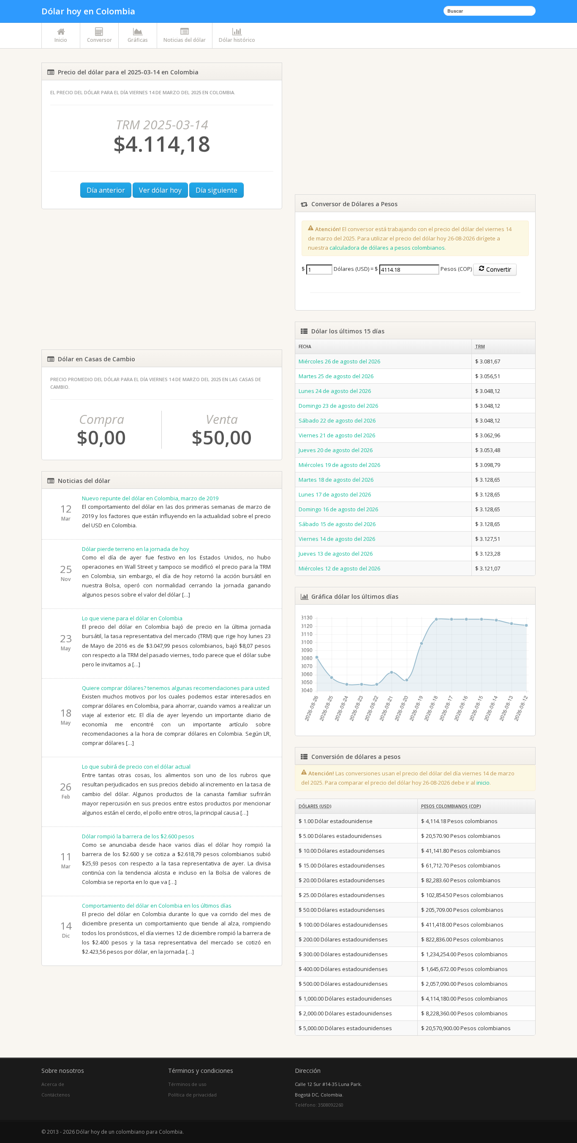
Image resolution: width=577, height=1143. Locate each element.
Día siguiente (216, 190)
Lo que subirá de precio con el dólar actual (136, 766)
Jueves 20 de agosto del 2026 (336, 450)
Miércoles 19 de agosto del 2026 (339, 465)
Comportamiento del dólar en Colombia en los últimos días (156, 905)
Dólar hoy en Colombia (88, 11)
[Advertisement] (161, 279)
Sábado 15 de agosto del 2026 (337, 524)
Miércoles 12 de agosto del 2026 (339, 568)
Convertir (497, 269)
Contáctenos (55, 1094)
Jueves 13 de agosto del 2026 (336, 553)
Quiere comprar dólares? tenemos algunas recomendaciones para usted (175, 688)
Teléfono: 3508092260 (319, 1105)
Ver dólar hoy (160, 190)
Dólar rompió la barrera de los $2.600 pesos (138, 836)
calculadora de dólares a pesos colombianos (387, 247)
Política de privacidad (192, 1094)
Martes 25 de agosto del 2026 (336, 376)
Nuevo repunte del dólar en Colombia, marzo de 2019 (150, 498)
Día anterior (106, 190)
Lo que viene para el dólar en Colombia (132, 618)
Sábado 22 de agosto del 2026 (337, 420)
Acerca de (52, 1084)
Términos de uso (187, 1084)
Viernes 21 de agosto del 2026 (337, 435)
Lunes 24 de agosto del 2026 (335, 391)
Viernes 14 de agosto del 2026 (337, 539)
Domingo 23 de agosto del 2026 (338, 405)
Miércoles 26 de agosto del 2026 (339, 361)
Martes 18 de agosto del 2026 (336, 479)
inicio (483, 782)
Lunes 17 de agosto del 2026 (335, 494)
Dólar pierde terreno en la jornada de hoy (135, 549)
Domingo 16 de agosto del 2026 (338, 509)
